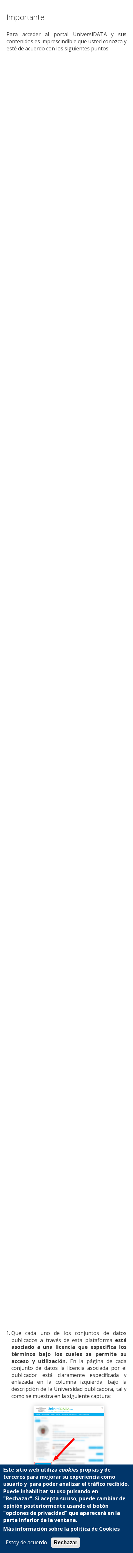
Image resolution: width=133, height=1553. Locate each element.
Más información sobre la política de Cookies (61, 1529)
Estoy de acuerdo (26, 1542)
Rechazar (65, 1542)
